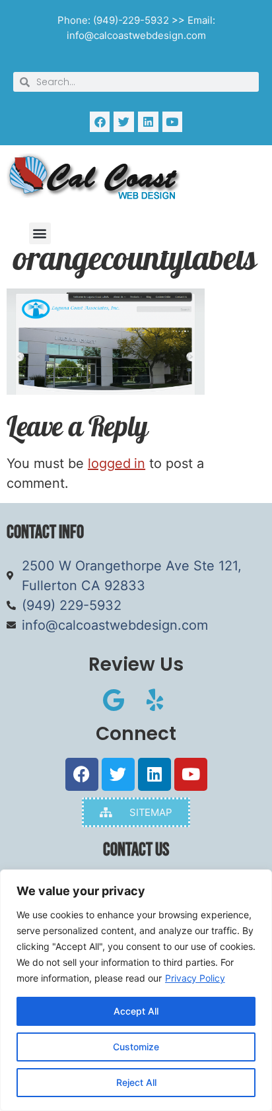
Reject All (136, 1082)
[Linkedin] (148, 122)
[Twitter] (124, 122)
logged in (116, 463)
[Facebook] (100, 122)
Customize (136, 1046)
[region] (136, 990)
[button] (40, 233)
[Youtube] (172, 122)
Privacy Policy (195, 978)
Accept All (136, 1011)
